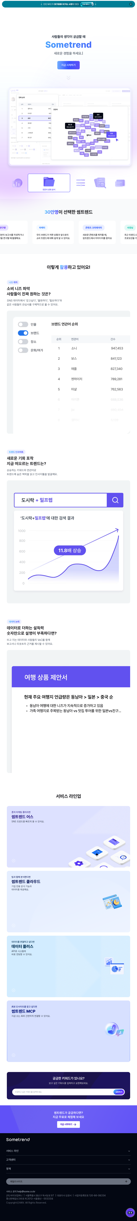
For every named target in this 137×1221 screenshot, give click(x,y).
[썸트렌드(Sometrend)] (18, 1140)
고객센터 (11, 1159)
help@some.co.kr (26, 1191)
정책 (8, 1168)
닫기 (130, 4)
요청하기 (119, 1092)
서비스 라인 (12, 1150)
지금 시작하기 (68, 65)
